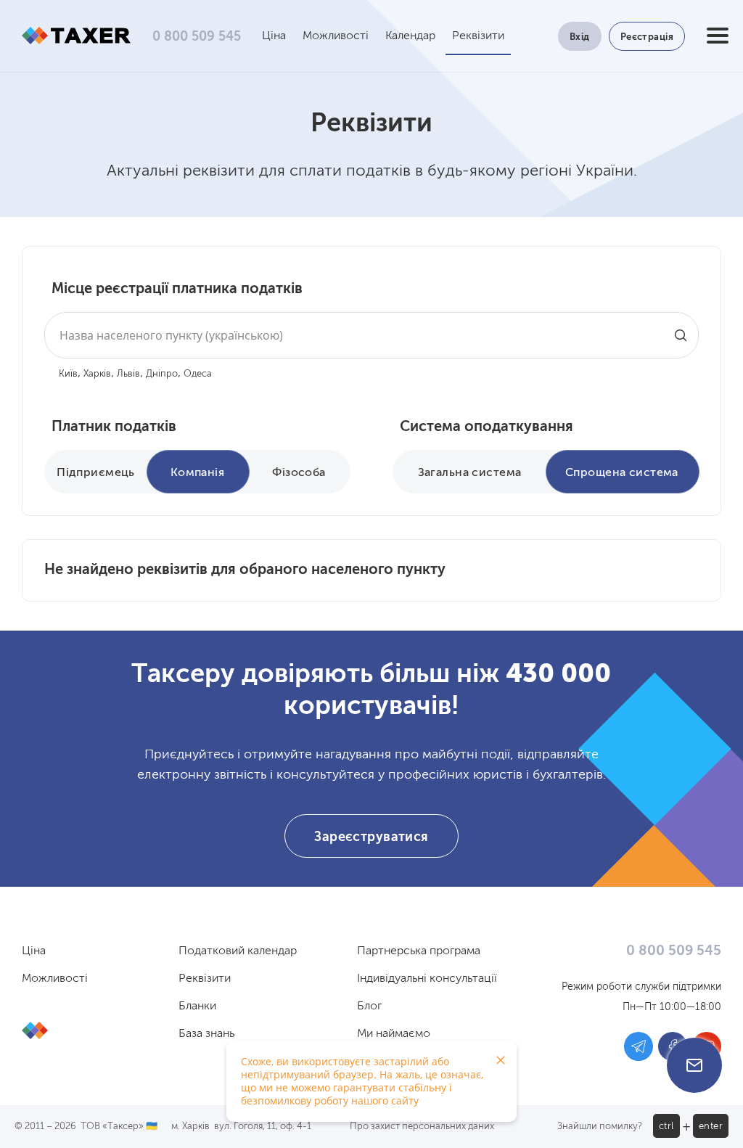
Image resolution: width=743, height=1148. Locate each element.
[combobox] (371, 335)
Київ (68, 374)
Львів (128, 374)
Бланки (197, 1006)
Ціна (274, 36)
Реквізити (478, 36)
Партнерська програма (418, 951)
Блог (369, 1006)
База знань (206, 1034)
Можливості (336, 36)
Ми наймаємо (393, 1034)
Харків (97, 374)
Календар (410, 36)
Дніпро (162, 374)
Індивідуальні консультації (427, 979)
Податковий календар (237, 951)
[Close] (501, 1060)
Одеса (198, 374)
